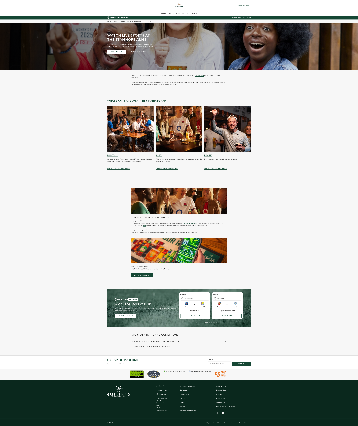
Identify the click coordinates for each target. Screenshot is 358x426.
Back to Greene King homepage (225, 406)
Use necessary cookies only (240, 11)
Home (109, 21)
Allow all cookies (240, 5)
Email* (210, 359)
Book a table (116, 52)
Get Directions (160, 411)
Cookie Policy (216, 423)
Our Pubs (219, 394)
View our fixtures (138, 52)
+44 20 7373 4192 (161, 390)
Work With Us (220, 402)
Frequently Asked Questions (188, 410)
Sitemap (233, 423)
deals (144, 225)
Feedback (182, 402)
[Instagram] (223, 413)
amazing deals (199, 75)
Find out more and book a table (130, 129)
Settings (198, 17)
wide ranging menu (188, 223)
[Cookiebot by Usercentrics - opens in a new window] (114, 17)
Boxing (208, 155)
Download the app (142, 275)
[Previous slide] (197, 322)
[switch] (155, 17)
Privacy (225, 423)
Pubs (115, 21)
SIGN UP (241, 363)
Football (112, 155)
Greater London (126, 21)
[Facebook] (217, 413)
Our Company (220, 398)
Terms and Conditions (245, 423)
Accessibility (206, 423)
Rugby (159, 155)
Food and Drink (184, 394)
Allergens (182, 406)
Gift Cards (183, 398)
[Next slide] (224, 322)
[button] (206, 322)
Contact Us (183, 390)
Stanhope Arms (138, 21)
